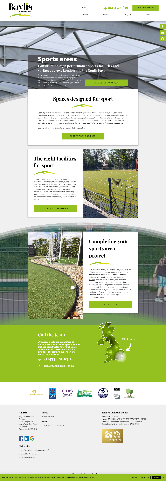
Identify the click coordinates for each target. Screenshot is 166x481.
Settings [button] (134, 477)
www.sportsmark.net (27, 457)
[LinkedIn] (27, 438)
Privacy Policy (89, 477)
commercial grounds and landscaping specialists (60, 75)
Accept (156, 477)
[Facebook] (21, 438)
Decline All (145, 477)
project (113, 123)
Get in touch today (45, 128)
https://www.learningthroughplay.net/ (34, 450)
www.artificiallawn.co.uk (29, 454)
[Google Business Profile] (32, 438)
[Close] (163, 477)
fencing (92, 280)
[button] (145, 8)
